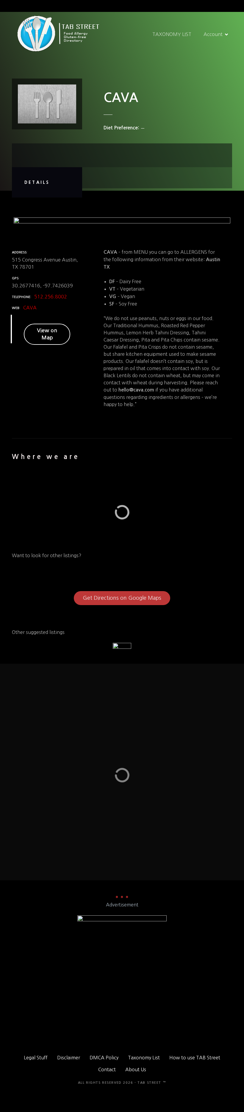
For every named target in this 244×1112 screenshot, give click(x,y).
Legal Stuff (36, 1057)
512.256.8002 (50, 296)
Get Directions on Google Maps (122, 598)
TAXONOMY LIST (171, 34)
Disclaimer (68, 1057)
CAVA (30, 307)
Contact (107, 1069)
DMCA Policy (104, 1057)
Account (213, 34)
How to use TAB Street (194, 1057)
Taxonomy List (144, 1057)
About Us (135, 1069)
